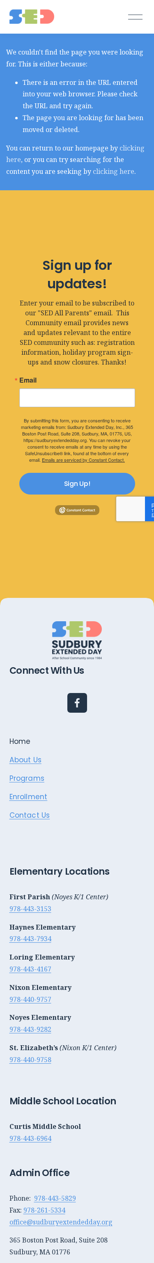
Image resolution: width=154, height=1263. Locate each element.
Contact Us (29, 815)
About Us (25, 760)
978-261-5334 (44, 1210)
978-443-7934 (30, 938)
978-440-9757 (30, 999)
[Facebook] (77, 703)
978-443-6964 (30, 1138)
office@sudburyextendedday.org (61, 1222)
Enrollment (28, 796)
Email (28, 380)
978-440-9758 (30, 1059)
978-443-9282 (30, 1029)
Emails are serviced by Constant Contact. (83, 459)
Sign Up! (77, 483)
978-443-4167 (30, 968)
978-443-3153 (30, 908)
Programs (26, 778)
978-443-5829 (55, 1198)
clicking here (113, 171)
